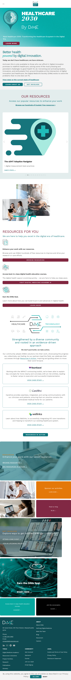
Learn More (11, 43)
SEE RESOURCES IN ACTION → (15, 467)
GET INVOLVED (33, 84)
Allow (36, 676)
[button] (3, 4)
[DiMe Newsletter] (7, 645)
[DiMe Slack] (11, 645)
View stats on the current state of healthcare (21, 80)
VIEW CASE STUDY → (35, 380)
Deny (45, 676)
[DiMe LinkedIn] (4, 645)
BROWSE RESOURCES (36, 260)
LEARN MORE (35, 305)
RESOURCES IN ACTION (35, 435)
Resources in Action (28, 358)
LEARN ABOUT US (12, 84)
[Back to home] (35, 4)
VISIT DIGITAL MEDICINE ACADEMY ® (35, 282)
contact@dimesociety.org (10, 641)
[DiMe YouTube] (14, 645)
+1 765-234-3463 (8, 636)
